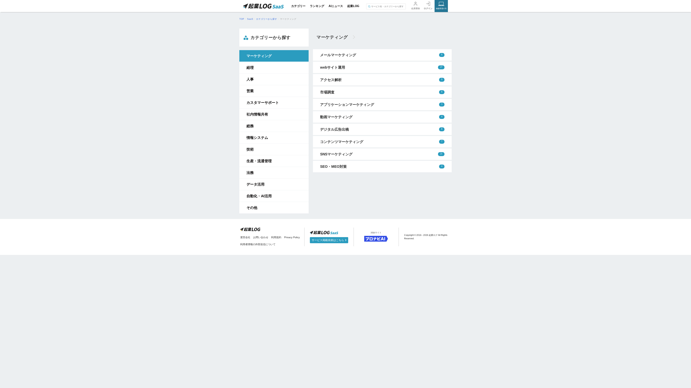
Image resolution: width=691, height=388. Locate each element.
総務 (250, 126)
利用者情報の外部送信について (258, 244)
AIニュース (336, 6)
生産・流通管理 (259, 161)
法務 (250, 173)
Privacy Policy (292, 237)
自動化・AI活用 (259, 196)
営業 (250, 91)
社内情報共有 (257, 114)
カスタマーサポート (263, 103)
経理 (250, 68)
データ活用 (256, 184)
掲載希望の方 (441, 9)
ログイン (428, 8)
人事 (250, 79)
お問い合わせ (260, 237)
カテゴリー (298, 6)
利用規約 (276, 237)
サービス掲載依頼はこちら (328, 240)
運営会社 (245, 237)
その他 (252, 208)
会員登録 (415, 8)
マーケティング (259, 56)
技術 (250, 149)
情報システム (257, 138)
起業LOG (353, 6)
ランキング (317, 6)
